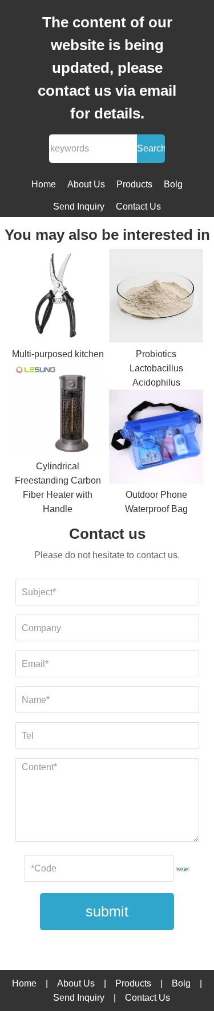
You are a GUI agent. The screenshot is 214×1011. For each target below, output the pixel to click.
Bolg (173, 184)
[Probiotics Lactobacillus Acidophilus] (156, 297)
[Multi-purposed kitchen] (58, 297)
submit (107, 911)
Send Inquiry (78, 206)
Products (134, 184)
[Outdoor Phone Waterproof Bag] (156, 439)
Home (43, 184)
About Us (86, 184)
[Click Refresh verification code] (182, 869)
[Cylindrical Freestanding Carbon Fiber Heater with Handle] (58, 410)
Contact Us (138, 206)
